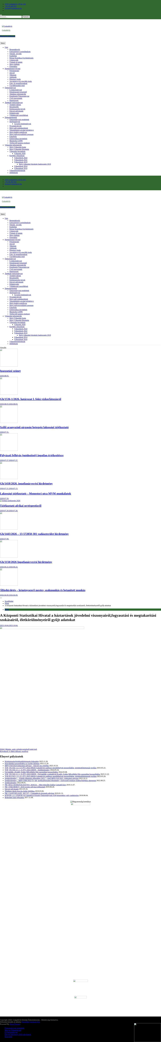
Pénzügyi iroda (15, 79)
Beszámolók (14, 107)
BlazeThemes (15, 1024)
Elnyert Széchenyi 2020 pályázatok (18, 1035)
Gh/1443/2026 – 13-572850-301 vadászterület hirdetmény (34, 533)
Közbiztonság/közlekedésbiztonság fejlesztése (22, 761)
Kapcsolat (8, 1037)
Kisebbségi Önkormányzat (19, 96)
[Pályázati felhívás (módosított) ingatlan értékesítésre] (9, 450)
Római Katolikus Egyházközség (21, 58)
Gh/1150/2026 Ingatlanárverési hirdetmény (26, 561)
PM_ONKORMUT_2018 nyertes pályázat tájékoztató (25, 787)
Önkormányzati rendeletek (19, 120)
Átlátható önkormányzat (14, 103)
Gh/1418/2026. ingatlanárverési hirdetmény (26, 483)
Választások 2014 (20, 166)
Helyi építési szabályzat (18, 132)
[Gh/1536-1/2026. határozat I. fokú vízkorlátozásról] (9, 394)
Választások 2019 (20, 162)
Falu (6, 47)
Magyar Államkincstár (13, 1030)
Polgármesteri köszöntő (18, 92)
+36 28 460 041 (11, 6)
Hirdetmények (14, 122)
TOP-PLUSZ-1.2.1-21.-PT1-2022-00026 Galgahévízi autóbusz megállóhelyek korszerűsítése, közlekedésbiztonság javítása (51, 776)
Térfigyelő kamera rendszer (19, 143)
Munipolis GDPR (16, 141)
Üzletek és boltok (15, 62)
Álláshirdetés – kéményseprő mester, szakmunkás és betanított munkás (42, 590)
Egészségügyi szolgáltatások (20, 52)
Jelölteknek (13, 173)
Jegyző (12, 73)
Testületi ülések (15, 105)
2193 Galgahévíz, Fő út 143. (15, 4)
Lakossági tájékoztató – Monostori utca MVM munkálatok (35, 493)
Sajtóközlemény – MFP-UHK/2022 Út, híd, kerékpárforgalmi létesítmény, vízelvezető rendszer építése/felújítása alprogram (50, 781)
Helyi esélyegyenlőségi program (21, 134)
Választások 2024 (20, 158)
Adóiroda (13, 77)
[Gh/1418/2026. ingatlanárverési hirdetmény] (9, 478)
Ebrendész (13, 66)
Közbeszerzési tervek (17, 109)
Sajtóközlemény (11, 783)
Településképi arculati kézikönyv (21, 130)
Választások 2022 (20, 160)
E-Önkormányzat (11, 1032)
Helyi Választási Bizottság (19, 149)
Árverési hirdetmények (22, 124)
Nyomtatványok (15, 126)
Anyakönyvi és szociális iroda (20, 81)
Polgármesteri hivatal (12, 69)
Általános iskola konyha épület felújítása (20, 791)
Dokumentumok (11, 117)
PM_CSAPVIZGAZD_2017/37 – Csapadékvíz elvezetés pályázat (29, 793)
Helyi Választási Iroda (17, 147)
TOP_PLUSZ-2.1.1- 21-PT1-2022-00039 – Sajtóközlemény (27, 770)
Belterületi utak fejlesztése (14, 798)
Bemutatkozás (14, 49)
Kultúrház (13, 56)
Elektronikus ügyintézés (18, 139)
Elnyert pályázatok (16, 111)
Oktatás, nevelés (15, 54)
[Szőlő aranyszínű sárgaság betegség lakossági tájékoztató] (9, 422)
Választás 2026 (19, 154)
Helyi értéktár (14, 64)
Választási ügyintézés (17, 151)
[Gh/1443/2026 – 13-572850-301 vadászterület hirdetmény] (9, 529)
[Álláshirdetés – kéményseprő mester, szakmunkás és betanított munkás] (9, 585)
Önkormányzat (10, 88)
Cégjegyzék (13, 60)
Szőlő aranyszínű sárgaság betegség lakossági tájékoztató (34, 427)
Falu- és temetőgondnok (18, 83)
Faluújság (13, 137)
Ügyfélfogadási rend (17, 86)
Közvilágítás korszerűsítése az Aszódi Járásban (22, 764)
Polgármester (14, 71)
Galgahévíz (6, 30)
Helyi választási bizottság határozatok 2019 (35, 164)
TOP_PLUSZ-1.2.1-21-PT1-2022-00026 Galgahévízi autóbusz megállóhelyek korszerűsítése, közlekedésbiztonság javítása (50, 768)
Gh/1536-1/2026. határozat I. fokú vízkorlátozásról (30, 399)
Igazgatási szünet (10, 370)
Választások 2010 (20, 168)
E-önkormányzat (15, 90)
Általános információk (17, 94)
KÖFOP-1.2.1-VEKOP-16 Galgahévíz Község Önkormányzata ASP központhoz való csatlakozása (42, 795)
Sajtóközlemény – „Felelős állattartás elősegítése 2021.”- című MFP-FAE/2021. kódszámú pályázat (41, 778)
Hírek (7, 610)
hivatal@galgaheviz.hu (13, 8)
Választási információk (13, 145)
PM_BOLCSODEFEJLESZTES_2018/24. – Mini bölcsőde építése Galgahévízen (35, 785)
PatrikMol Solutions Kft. (31, 1022)
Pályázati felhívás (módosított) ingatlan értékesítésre (32, 455)
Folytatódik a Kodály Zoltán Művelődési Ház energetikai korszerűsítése (31, 772)
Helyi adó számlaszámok (18, 128)
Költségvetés (14, 113)
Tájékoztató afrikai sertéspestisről (20, 505)
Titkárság (12, 75)
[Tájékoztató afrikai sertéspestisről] (10, 501)
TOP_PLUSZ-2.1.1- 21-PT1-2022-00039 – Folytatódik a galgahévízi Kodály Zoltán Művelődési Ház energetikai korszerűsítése (52, 774)
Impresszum (13, 100)
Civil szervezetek (15, 98)
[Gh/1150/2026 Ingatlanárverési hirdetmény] (9, 557)
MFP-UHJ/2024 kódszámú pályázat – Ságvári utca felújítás (27, 766)
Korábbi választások (17, 156)
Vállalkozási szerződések (18, 115)
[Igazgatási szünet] (9, 366)
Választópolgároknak (17, 170)
